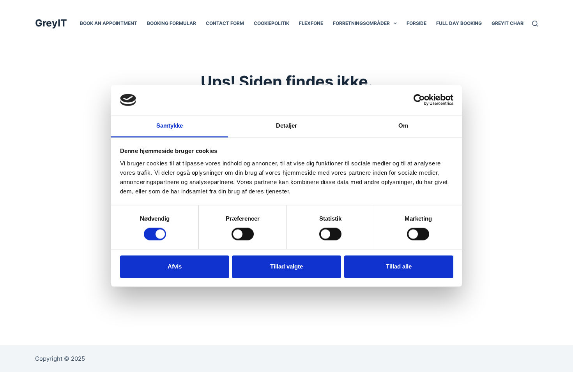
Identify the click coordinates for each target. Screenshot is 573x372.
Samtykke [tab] (169, 125)
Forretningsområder (361, 23)
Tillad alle (399, 266)
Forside (416, 23)
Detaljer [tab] (286, 125)
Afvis (175, 266)
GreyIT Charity (511, 23)
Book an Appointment (108, 23)
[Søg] (535, 23)
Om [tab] (403, 125)
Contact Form (225, 23)
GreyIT (51, 23)
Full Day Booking (459, 23)
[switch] (243, 234)
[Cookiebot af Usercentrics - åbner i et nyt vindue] (419, 100)
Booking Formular (171, 23)
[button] (395, 23)
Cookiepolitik (271, 23)
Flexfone (311, 23)
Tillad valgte (286, 266)
